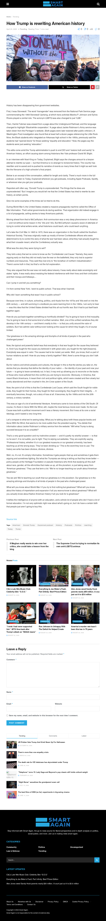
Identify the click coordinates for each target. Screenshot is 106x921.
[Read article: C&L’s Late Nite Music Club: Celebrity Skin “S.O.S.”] (21, 575)
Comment (11, 659)
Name (9, 692)
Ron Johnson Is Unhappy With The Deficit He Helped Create (52, 628)
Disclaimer (39, 901)
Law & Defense (13, 851)
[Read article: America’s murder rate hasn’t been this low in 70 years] (86, 613)
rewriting (88, 525)
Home (8, 17)
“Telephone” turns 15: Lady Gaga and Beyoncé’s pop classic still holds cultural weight (53, 772)
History (59, 525)
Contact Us (31, 904)
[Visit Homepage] (53, 3)
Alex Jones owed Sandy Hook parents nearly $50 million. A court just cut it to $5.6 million (86, 591)
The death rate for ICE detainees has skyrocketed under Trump (43, 762)
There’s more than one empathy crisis (33, 752)
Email (9, 703)
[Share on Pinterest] (93, 87)
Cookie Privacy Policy (80, 901)
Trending (16, 17)
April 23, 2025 (11, 29)
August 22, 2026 (46, 595)
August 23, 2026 (13, 595)
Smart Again (23, 910)
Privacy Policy (53, 901)
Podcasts (68, 525)
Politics (78, 525)
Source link (11, 519)
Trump (18, 529)
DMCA (65, 901)
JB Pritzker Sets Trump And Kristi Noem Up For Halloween (41, 742)
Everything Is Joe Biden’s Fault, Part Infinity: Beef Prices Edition (52, 590)
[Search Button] (98, 4)
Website (58, 703)
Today (10, 529)
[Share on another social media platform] (97, 87)
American (16, 525)
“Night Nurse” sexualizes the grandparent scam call (39, 782)
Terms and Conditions (14, 904)
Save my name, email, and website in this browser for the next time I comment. (43, 715)
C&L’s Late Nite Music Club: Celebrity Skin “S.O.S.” (18, 590)
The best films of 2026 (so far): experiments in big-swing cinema (43, 792)
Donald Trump (29, 525)
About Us (9, 901)
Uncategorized (76, 847)
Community (11, 847)
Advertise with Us (24, 901)
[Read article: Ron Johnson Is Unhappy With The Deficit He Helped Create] (54, 613)
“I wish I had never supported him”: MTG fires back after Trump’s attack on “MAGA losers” (21, 629)
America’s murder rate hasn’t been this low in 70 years (83, 628)
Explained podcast (45, 525)
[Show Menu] (7, 4)
